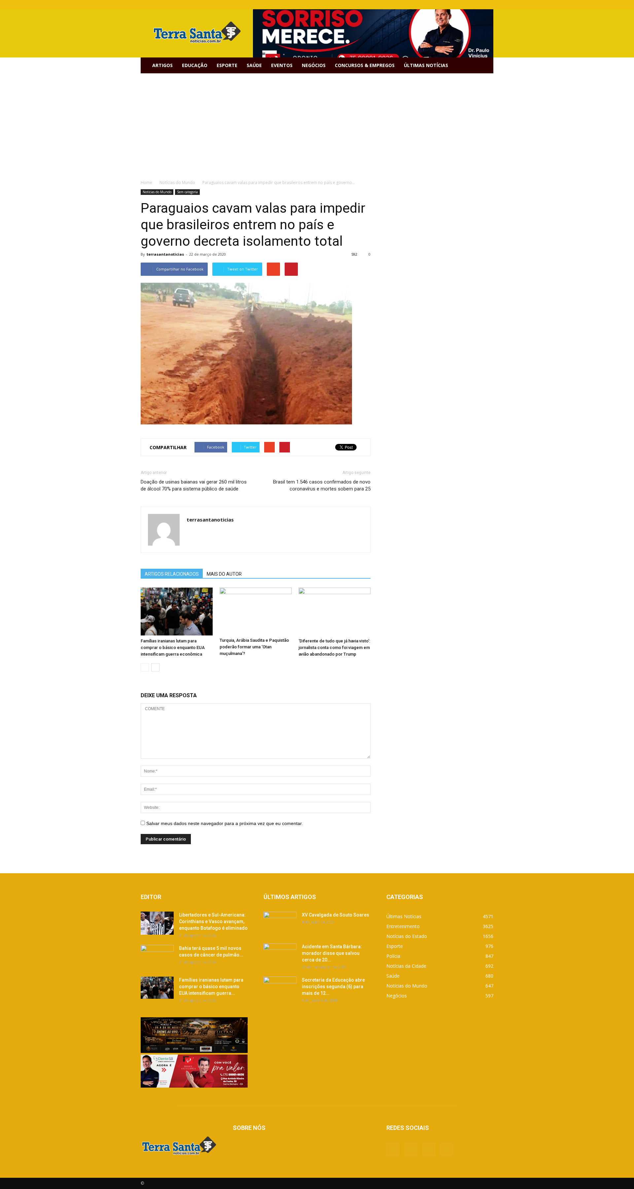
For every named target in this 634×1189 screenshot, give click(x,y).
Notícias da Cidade (406, 966)
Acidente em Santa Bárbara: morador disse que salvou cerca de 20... (332, 953)
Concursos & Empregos (365, 65)
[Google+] (467, 4)
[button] (485, 65)
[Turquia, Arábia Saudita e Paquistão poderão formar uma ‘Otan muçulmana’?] (256, 611)
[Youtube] (488, 4)
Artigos (162, 65)
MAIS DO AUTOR (224, 574)
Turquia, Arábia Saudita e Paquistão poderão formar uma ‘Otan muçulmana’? (254, 647)
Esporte (227, 65)
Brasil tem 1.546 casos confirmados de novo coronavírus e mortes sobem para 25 (321, 485)
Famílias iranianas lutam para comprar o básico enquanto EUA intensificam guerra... (211, 986)
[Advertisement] (317, 123)
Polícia (393, 956)
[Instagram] (477, 4)
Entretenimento (403, 926)
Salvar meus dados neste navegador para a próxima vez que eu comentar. (224, 823)
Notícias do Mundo (157, 192)
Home (146, 182)
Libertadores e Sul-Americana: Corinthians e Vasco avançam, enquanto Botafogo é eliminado (213, 921)
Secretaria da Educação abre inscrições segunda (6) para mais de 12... (333, 986)
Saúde (254, 65)
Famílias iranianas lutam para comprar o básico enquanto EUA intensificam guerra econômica (173, 647)
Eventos (282, 65)
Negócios (314, 65)
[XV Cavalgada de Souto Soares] (280, 923)
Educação (194, 65)
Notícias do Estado (406, 936)
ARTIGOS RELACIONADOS (172, 574)
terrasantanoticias (165, 254)
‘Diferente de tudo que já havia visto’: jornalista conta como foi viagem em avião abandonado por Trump (334, 647)
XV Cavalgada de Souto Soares (335, 915)
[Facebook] (456, 4)
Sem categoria (187, 192)
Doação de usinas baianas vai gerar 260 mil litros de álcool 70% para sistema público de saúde (194, 485)
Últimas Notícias (426, 65)
